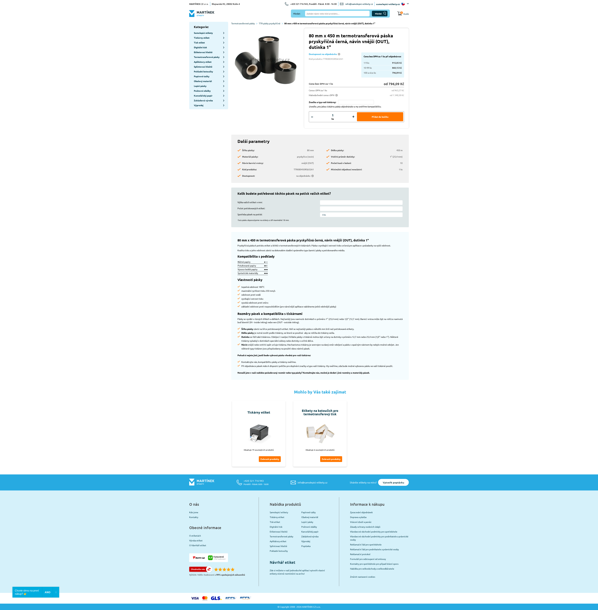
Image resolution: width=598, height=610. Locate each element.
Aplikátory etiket (278, 541)
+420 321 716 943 (256, 482)
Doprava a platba (358, 517)
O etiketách (195, 535)
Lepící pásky (307, 522)
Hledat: (296, 13)
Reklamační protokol (360, 554)
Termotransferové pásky (243, 23)
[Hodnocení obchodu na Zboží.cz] (200, 571)
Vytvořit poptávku (393, 482)
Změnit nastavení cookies (362, 576)
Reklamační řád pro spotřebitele (366, 544)
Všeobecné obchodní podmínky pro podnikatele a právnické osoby (379, 538)
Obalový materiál (309, 517)
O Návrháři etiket (197, 545)
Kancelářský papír (309, 531)
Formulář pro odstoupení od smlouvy (368, 559)
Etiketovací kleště (278, 531)
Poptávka (306, 546)
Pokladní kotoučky (279, 550)
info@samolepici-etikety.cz (359, 3)
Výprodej (305, 541)
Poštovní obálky (309, 526)
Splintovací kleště (278, 546)
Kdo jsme (193, 512)
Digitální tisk (276, 526)
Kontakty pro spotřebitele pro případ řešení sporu (374, 563)
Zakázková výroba (309, 536)
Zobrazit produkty (269, 459)
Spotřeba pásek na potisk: (249, 214)
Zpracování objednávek (361, 512)
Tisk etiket (275, 522)
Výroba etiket (196, 540)
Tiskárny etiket (277, 517)
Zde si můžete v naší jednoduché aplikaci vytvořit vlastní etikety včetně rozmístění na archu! (297, 572)
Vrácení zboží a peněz (360, 522)
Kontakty (193, 517)
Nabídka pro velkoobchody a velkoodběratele (372, 568)
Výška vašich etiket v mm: (249, 202)
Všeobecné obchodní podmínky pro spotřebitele (373, 531)
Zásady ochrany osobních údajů (365, 526)
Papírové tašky (308, 512)
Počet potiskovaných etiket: (251, 208)
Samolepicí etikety (279, 512)
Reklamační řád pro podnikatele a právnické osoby (374, 549)
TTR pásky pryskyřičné (269, 23)
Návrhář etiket (282, 562)
